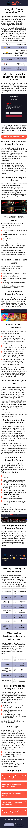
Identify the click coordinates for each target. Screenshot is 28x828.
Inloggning (19, 824)
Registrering (9, 824)
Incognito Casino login (14, 137)
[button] (25, 702)
